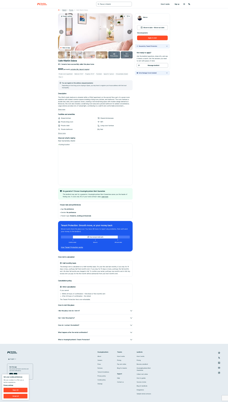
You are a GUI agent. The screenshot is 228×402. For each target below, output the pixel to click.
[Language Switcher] (189, 4)
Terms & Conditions (103, 372)
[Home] (42, 4)
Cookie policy (102, 380)
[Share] (124, 16)
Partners (100, 368)
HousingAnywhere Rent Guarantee (144, 369)
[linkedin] (219, 363)
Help (118, 378)
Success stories (141, 382)
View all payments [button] (142, 32)
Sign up (177, 4)
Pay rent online (121, 364)
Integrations (140, 390)
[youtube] (219, 368)
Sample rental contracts (144, 394)
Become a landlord (142, 364)
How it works (121, 356)
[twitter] (219, 358)
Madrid (64, 10)
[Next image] (129, 32)
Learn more (105, 196)
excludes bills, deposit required (80, 69)
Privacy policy (102, 376)
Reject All (15, 390)
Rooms (71, 10)
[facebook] (219, 353)
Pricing (119, 360)
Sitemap (100, 384)
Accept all (16, 396)
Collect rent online (142, 374)
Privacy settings (8, 385)
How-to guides (141, 378)
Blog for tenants (122, 368)
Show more (61, 109)
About (99, 356)
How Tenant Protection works (72, 247)
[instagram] (219, 373)
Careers (100, 360)
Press (99, 364)
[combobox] (12, 359)
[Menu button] (184, 4)
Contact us (120, 382)
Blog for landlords (142, 386)
